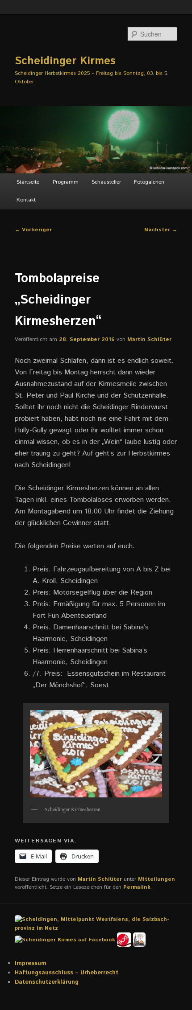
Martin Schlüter (149, 339)
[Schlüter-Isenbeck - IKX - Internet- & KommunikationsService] (125, 939)
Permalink (136, 887)
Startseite (28, 182)
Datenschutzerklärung (47, 982)
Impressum (30, 963)
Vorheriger (33, 230)
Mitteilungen (156, 879)
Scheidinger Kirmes (65, 61)
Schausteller (106, 182)
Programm (66, 182)
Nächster (160, 230)
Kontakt (26, 200)
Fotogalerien (149, 182)
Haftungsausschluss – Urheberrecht (66, 973)
